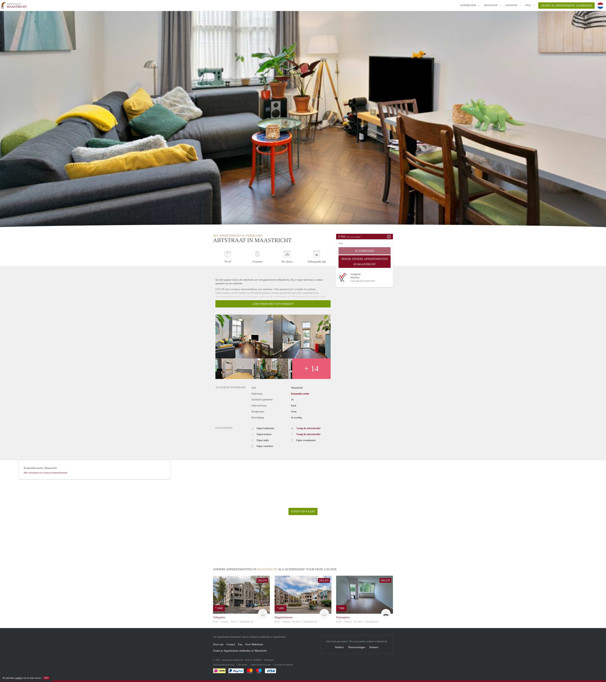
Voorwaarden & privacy (224, 665)
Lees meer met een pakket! (273, 303)
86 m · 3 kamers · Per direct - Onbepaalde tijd (296, 621)
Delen (262, 580)
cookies (18, 678)
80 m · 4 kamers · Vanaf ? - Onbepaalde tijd (233, 621)
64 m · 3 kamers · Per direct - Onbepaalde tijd (357, 621)
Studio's (339, 647)
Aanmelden (468, 5)
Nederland (268, 660)
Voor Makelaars (254, 644)
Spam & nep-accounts (261, 665)
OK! (46, 677)
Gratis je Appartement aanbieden (566, 5)
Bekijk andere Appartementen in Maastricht (364, 261)
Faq (240, 644)
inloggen (490, 5)
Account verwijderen (283, 665)
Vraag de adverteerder (308, 428)
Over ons (218, 644)
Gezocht (511, 5)
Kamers (373, 647)
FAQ (527, 5)
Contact (230, 644)
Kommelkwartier (300, 393)
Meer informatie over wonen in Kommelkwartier (45, 473)
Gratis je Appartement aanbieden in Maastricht (240, 650)
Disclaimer (243, 665)
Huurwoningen (356, 647)
